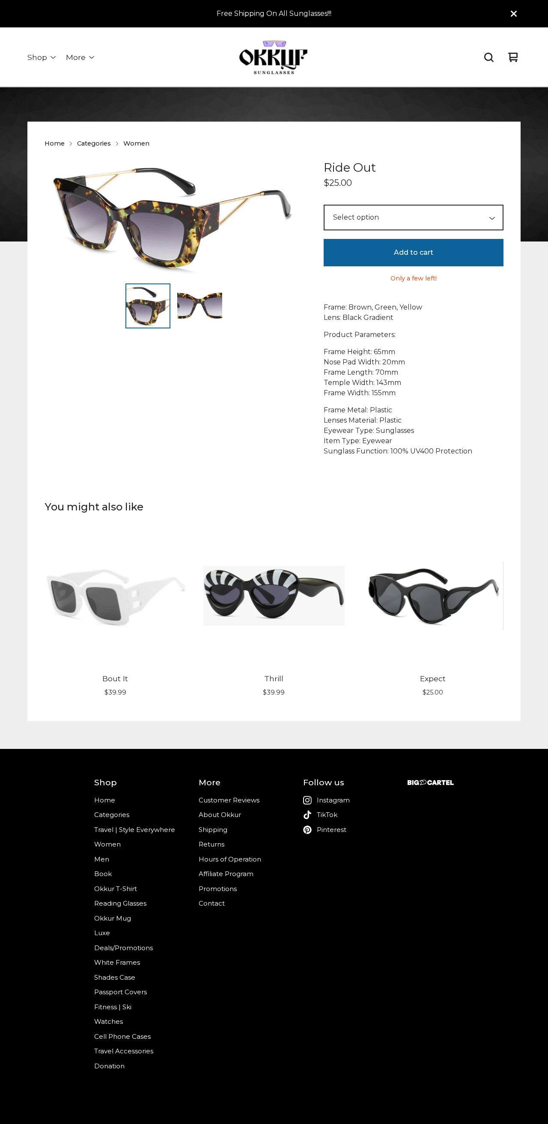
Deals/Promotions (123, 948)
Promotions (218, 889)
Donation (109, 1066)
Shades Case (114, 977)
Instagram (333, 800)
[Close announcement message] (514, 14)
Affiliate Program (226, 874)
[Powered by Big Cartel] (431, 782)
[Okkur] (274, 57)
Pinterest (331, 830)
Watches (108, 1021)
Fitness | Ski (112, 1007)
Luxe (102, 933)
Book (103, 874)
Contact (212, 903)
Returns (211, 844)
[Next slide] (291, 217)
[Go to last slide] (56, 217)
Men (101, 859)
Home (55, 143)
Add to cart (413, 252)
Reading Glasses (120, 903)
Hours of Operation (230, 859)
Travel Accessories (123, 1051)
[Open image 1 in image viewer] (174, 217)
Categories (94, 143)
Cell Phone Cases (122, 1036)
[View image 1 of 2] (147, 305)
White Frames (117, 962)
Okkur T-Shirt (115, 889)
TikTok (327, 815)
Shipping (213, 830)
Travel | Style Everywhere (134, 830)
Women (136, 143)
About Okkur (220, 815)
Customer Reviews (229, 800)
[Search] (489, 57)
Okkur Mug (112, 918)
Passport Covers (120, 992)
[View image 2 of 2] (199, 305)
